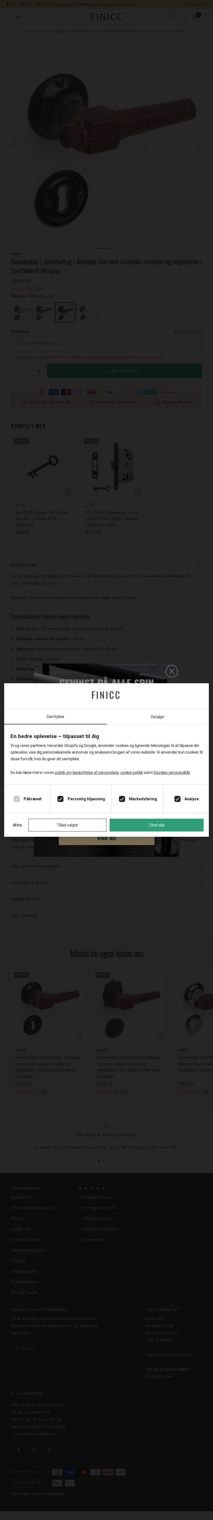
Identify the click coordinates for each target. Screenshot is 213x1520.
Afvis (17, 825)
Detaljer (157, 717)
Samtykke (55, 716)
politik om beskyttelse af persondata (87, 772)
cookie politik (131, 772)
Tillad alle (156, 825)
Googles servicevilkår (172, 772)
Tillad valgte (67, 825)
